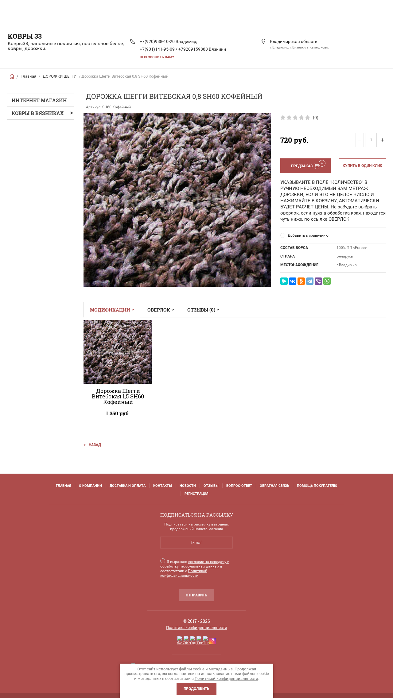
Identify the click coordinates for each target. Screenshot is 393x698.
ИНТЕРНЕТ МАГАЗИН (39, 100)
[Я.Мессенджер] (284, 281)
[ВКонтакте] (292, 281)
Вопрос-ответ (239, 486)
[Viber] (318, 281)
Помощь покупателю (317, 486)
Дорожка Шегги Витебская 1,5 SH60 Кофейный (118, 396)
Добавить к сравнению (308, 235)
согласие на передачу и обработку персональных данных (194, 564)
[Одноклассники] (301, 281)
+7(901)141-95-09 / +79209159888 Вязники (183, 49)
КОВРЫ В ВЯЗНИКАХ (38, 113)
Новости (188, 486)
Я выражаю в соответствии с (194, 569)
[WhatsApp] (327, 281)
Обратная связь (274, 486)
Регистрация (196, 494)
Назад (95, 445)
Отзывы (211, 486)
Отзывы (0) (201, 310)
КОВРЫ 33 (25, 36)
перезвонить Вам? (157, 57)
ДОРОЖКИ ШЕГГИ (59, 76)
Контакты (162, 486)
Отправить (196, 595)
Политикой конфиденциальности (183, 573)
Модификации (110, 310)
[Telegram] (309, 281)
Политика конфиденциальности (196, 627)
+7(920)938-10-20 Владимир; (168, 41)
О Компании (90, 486)
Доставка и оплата (128, 486)
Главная (28, 76)
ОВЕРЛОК (158, 310)
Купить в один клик (362, 166)
